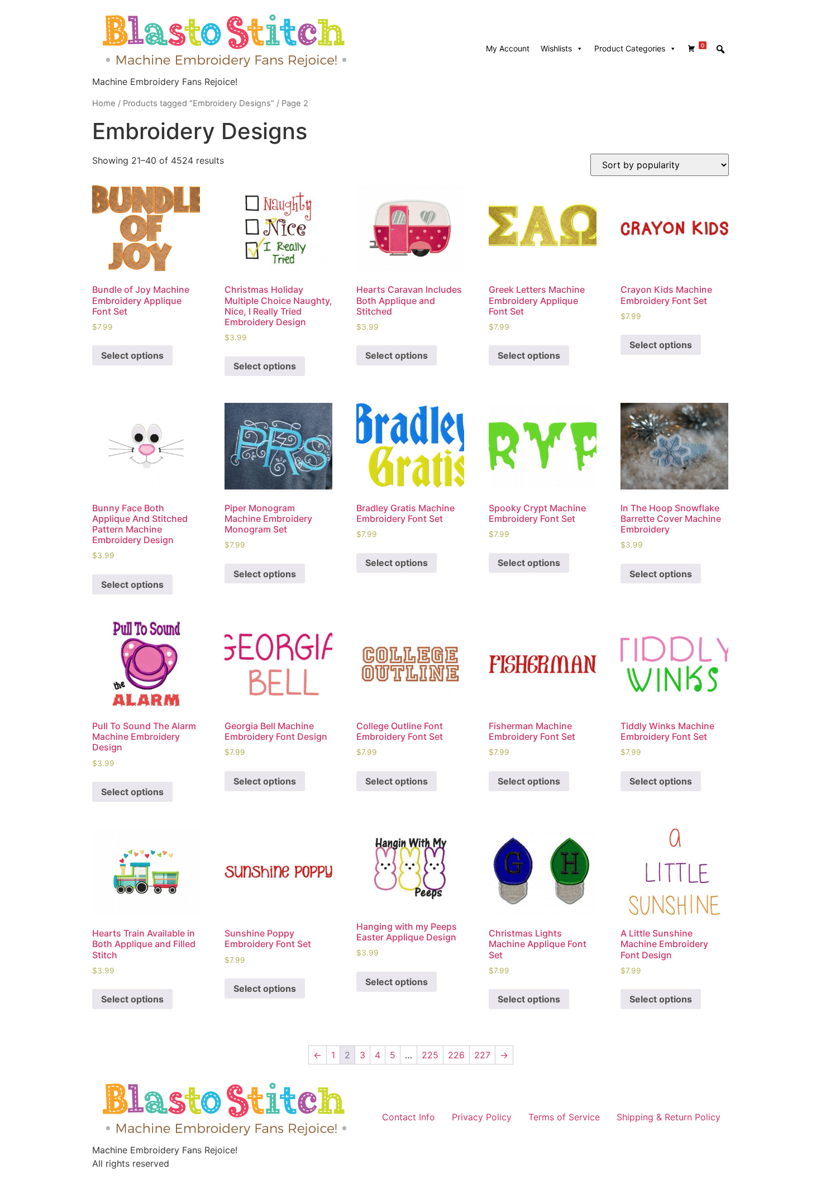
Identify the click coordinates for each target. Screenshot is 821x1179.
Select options (132, 355)
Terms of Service (564, 1117)
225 (430, 1055)
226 (456, 1055)
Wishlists (556, 48)
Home (104, 103)
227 (482, 1055)
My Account (507, 48)
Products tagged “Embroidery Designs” (198, 103)
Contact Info (408, 1117)
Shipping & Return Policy (668, 1117)
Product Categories (629, 48)
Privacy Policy (482, 1117)
